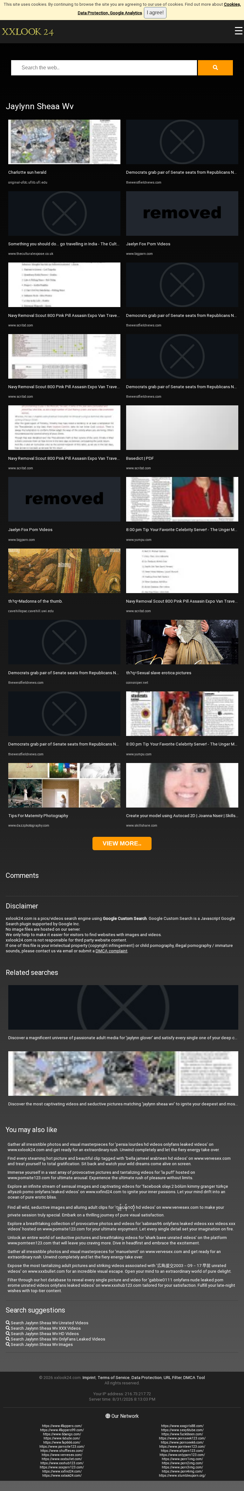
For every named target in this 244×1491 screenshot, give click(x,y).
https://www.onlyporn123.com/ (182, 1455)
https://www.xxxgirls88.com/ (182, 1426)
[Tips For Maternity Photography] (64, 806)
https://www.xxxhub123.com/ (62, 1463)
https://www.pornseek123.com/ (182, 1438)
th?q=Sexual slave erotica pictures (158, 673)
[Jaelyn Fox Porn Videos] (64, 520)
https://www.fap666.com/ (61, 1442)
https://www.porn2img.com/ (182, 1463)
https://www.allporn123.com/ (182, 1451)
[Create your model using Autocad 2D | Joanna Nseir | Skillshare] (182, 806)
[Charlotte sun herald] (64, 162)
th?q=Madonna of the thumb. (35, 601)
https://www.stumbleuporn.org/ (182, 1476)
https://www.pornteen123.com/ (182, 1447)
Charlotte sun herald (27, 172)
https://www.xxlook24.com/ (62, 1476)
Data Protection (147, 1377)
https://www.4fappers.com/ (62, 1426)
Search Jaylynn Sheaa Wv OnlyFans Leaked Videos (57, 1339)
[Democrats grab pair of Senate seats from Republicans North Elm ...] (64, 663)
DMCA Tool (194, 1377)
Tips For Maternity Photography (38, 815)
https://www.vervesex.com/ (62, 1455)
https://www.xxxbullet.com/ (62, 1459)
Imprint (89, 1377)
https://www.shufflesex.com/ (61, 1451)
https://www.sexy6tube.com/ (182, 1430)
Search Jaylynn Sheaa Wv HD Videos (44, 1333)
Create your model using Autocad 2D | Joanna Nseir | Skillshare (185, 815)
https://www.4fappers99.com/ (62, 1430)
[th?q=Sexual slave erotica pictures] (182, 663)
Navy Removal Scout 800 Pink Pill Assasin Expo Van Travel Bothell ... (72, 315)
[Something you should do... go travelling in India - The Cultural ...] (64, 234)
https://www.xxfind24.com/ (62, 1471)
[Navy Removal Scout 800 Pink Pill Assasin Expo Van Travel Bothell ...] (64, 305)
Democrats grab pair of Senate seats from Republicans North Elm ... (71, 673)
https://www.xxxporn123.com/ (62, 1467)
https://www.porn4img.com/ (182, 1471)
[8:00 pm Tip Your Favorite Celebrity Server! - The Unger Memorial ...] (182, 520)
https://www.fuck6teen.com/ (182, 1434)
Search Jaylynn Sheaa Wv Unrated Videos (49, 1323)
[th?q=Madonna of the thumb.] (64, 591)
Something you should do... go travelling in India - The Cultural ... (67, 244)
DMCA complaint (111, 951)
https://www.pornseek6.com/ (182, 1442)
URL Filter (172, 1377)
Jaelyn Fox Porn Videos (30, 529)
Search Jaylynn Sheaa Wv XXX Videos (45, 1328)
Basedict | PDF (140, 458)
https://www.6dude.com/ (62, 1438)
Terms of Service (114, 1377)
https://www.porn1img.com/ (182, 1459)
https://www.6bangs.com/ (62, 1434)
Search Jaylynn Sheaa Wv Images (41, 1344)
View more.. (122, 843)
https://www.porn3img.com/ (182, 1467)
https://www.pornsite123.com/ (62, 1447)
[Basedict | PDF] (182, 448)
